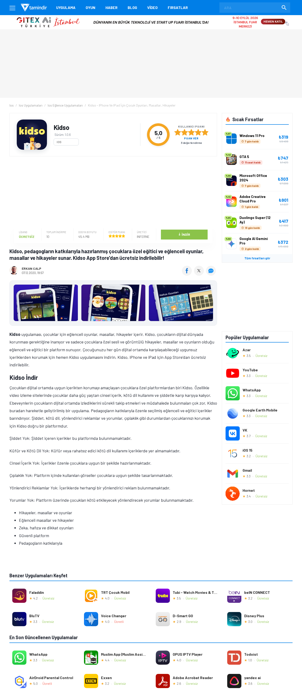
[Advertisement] (112, 193)
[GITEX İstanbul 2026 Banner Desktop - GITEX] (151, 17)
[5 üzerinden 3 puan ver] (191, 132)
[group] (113, 304)
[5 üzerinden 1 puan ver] (177, 132)
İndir (184, 234)
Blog (132, 7)
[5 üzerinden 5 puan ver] (205, 132)
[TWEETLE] (199, 274)
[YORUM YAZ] (211, 274)
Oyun (90, 7)
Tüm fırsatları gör (257, 258)
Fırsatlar (178, 7)
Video (152, 7)
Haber (111, 7)
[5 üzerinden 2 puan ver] (184, 132)
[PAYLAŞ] (188, 274)
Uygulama (66, 7)
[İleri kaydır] (211, 303)
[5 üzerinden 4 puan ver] (198, 132)
